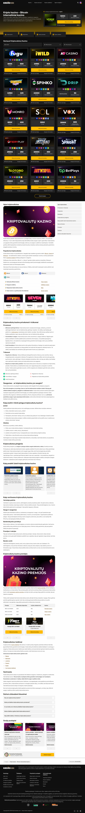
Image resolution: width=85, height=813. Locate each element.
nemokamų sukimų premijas (17, 592)
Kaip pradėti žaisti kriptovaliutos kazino (67, 220)
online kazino (15, 332)
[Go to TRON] (21, 118)
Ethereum (5, 255)
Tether (8, 277)
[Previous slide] (7, 318)
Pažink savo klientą (21, 778)
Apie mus (5, 776)
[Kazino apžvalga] (50, 20)
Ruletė (6, 665)
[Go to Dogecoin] (21, 148)
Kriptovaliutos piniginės (63, 217)
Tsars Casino (44, 281)
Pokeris (7, 663)
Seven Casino (44, 290)
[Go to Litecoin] (48, 118)
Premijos (60, 227)
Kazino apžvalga (61, 25)
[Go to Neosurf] (70, 89)
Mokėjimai (60, 214)
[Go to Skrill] (15, 60)
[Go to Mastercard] (12, 60)
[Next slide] (16, 318)
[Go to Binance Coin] (19, 118)
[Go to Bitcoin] (48, 60)
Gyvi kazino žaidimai (10, 668)
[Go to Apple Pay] (41, 89)
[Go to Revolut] (39, 89)
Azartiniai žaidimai (47, 777)
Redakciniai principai (8, 784)
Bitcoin (46, 253)
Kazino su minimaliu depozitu (34, 785)
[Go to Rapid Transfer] (21, 60)
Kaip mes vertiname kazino (21, 783)
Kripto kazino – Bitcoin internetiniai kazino (20, 761)
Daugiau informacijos (21, 73)
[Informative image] (36, 805)
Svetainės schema (7, 786)
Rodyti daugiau (42, 196)
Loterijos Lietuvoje (34, 782)
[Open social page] (74, 811)
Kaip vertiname (61, 224)
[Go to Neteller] (17, 60)
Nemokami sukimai (34, 780)
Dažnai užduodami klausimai (64, 233)
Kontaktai (5, 778)
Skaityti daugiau (8, 744)
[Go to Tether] (17, 118)
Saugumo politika (7, 782)
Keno (44, 786)
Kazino (29, 2)
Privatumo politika (7, 780)
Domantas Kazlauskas (15, 754)
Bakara (7, 656)
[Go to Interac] (75, 177)
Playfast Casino (48, 608)
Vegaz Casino (48, 611)
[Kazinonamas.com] (8, 2)
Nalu (42, 287)
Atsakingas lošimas (21, 776)
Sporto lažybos (58, 2)
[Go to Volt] (72, 89)
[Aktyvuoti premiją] (13, 621)
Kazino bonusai (38, 2)
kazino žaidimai (15, 644)
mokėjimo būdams (11, 257)
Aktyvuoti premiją (69, 21)
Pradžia (6, 761)
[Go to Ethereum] (46, 118)
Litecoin (51, 253)
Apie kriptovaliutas (62, 204)
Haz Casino (47, 614)
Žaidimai (60, 230)
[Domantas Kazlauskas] (6, 755)
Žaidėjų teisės (20, 780)
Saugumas (60, 211)
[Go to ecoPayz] (68, 89)
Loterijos (7, 661)
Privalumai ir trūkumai (63, 207)
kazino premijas (41, 588)
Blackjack (7, 658)
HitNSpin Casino (45, 284)
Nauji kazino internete (35, 776)
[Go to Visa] (10, 60)
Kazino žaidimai (48, 2)
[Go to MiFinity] (19, 60)
